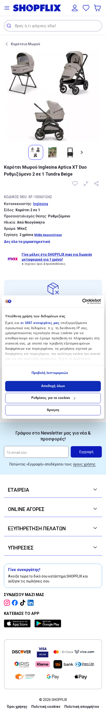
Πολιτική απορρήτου (81, 707)
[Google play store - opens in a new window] (48, 623)
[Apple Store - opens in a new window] (18, 623)
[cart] (98, 8)
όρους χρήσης (84, 464)
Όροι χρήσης (17, 707)
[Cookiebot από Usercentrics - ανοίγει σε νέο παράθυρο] (79, 301)
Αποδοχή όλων (53, 386)
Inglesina (40, 204)
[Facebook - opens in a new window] (16, 603)
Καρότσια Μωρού (25, 44)
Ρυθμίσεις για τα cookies (50, 398)
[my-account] (74, 8)
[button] (7, 8)
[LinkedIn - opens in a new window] (31, 603)
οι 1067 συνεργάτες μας (39, 323)
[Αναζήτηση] (9, 25)
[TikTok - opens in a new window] (24, 603)
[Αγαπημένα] (86, 8)
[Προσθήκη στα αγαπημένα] (75, 183)
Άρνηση (53, 410)
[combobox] (53, 25)
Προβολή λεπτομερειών (50, 373)
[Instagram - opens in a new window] (8, 603)
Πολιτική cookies (45, 707)
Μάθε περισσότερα (48, 235)
